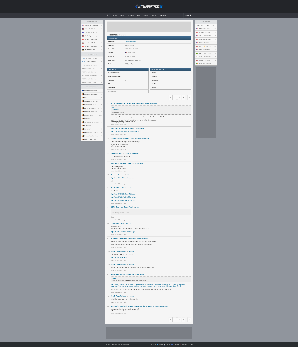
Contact (107, 344)
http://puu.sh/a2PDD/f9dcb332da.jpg (123, 194)
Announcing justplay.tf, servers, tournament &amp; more (131, 306)
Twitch (191, 344)
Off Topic (131, 251)
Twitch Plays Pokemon (119, 251)
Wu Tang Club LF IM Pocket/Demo (123, 103)
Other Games (131, 175)
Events (137, 207)
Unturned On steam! (118, 175)
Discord (168, 344)
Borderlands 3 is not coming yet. (122, 274)
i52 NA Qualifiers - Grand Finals (122, 207)
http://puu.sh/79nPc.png (119, 257)
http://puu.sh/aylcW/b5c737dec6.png (123, 178)
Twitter (161, 344)
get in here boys (116, 153)
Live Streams (206, 21)
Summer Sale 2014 (117, 224)
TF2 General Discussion (141, 138)
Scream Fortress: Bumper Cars (122, 138)
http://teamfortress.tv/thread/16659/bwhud (125, 131)
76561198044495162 (131, 41)
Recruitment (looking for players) (147, 103)
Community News (92, 21)
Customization (139, 128)
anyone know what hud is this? (122, 128)
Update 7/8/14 (115, 188)
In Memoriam (115, 109)
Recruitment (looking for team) (138, 238)
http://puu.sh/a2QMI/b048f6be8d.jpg (123, 200)
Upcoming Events (92, 54)
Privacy (113, 344)
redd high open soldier (119, 238)
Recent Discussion (92, 87)
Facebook (176, 344)
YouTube (184, 344)
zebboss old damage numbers (121, 163)
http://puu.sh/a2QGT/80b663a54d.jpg (123, 197)
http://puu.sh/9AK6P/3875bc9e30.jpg (123, 232)
